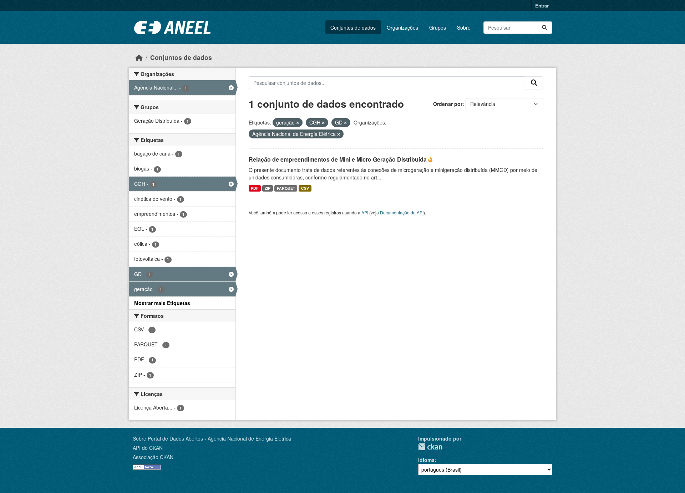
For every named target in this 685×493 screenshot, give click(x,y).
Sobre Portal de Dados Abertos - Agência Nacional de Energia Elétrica (212, 438)
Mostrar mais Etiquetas (162, 302)
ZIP (267, 188)
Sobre (464, 27)
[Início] (139, 57)
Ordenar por (447, 103)
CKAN (430, 447)
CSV (305, 188)
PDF (254, 188)
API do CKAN (148, 447)
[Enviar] (544, 27)
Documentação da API (401, 212)
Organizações (402, 27)
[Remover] (297, 123)
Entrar (542, 5)
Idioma (426, 459)
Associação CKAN (153, 457)
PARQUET (286, 188)
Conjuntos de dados (353, 27)
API (364, 212)
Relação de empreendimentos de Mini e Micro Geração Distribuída (338, 159)
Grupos (437, 27)
